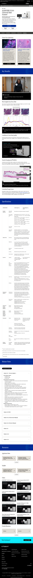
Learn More (9, 63)
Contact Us (9, 25)
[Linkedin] (29, 565)
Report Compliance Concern (21, 575)
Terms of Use (3, 575)
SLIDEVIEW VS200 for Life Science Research (8, 50)
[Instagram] (27, 565)
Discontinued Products (24, 556)
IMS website (5, 568)
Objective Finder (14, 556)
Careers (3, 559)
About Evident (4, 549)
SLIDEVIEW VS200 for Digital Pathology (23, 50)
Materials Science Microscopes (16, 552)
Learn (3, 555)
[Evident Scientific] (4, 3)
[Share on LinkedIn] (31, 5)
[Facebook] (28, 565)
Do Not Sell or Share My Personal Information (16, 577)
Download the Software (7, 368)
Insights (3, 553)
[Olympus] (27, 4)
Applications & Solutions (6, 551)
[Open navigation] (31, 3)
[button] (24, 15)
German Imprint (28, 575)
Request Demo (5, 28)
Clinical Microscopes (14, 549)
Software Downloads (24, 554)
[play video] (9, 485)
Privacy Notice (9, 575)
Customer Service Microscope (25, 552)
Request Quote (12, 28)
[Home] (1, 5)
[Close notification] (32, 1)
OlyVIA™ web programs (24, 192)
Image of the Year (23, 549)
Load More (16, 462)
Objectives (13, 554)
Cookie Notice (14, 575)
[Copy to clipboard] (29, 5)
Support (3, 557)
